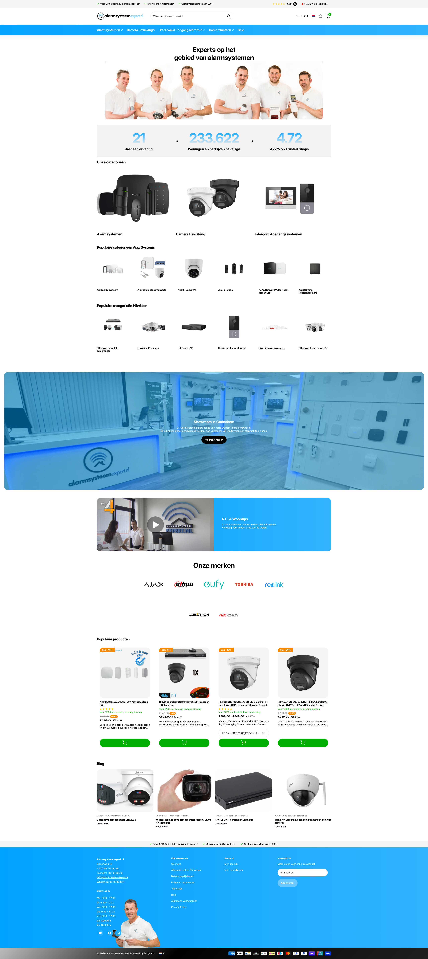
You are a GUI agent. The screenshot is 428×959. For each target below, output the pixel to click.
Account (229, 858)
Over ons (176, 863)
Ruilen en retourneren (182, 882)
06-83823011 (116, 881)
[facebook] (109, 933)
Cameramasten (220, 30)
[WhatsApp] (118, 933)
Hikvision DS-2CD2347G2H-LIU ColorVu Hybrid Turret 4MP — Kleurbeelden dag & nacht (243, 703)
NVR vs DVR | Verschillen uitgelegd (234, 819)
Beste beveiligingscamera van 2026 (116, 819)
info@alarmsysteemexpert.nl (112, 877)
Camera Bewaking (140, 30)
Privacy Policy (179, 906)
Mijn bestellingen (233, 869)
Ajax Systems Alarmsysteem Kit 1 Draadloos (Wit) (124, 703)
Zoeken (228, 16)
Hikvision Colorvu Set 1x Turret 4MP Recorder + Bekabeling (184, 703)
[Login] (320, 16)
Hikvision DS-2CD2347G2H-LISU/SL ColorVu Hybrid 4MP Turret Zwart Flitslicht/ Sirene (302, 703)
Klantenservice (179, 858)
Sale (241, 30)
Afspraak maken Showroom (186, 869)
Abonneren (287, 882)
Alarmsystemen (108, 30)
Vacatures (176, 888)
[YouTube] (100, 933)
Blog (173, 894)
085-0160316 (320, 4)
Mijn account (231, 863)
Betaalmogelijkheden (182, 876)
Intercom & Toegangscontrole (180, 30)
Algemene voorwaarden (184, 900)
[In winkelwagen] (125, 743)
